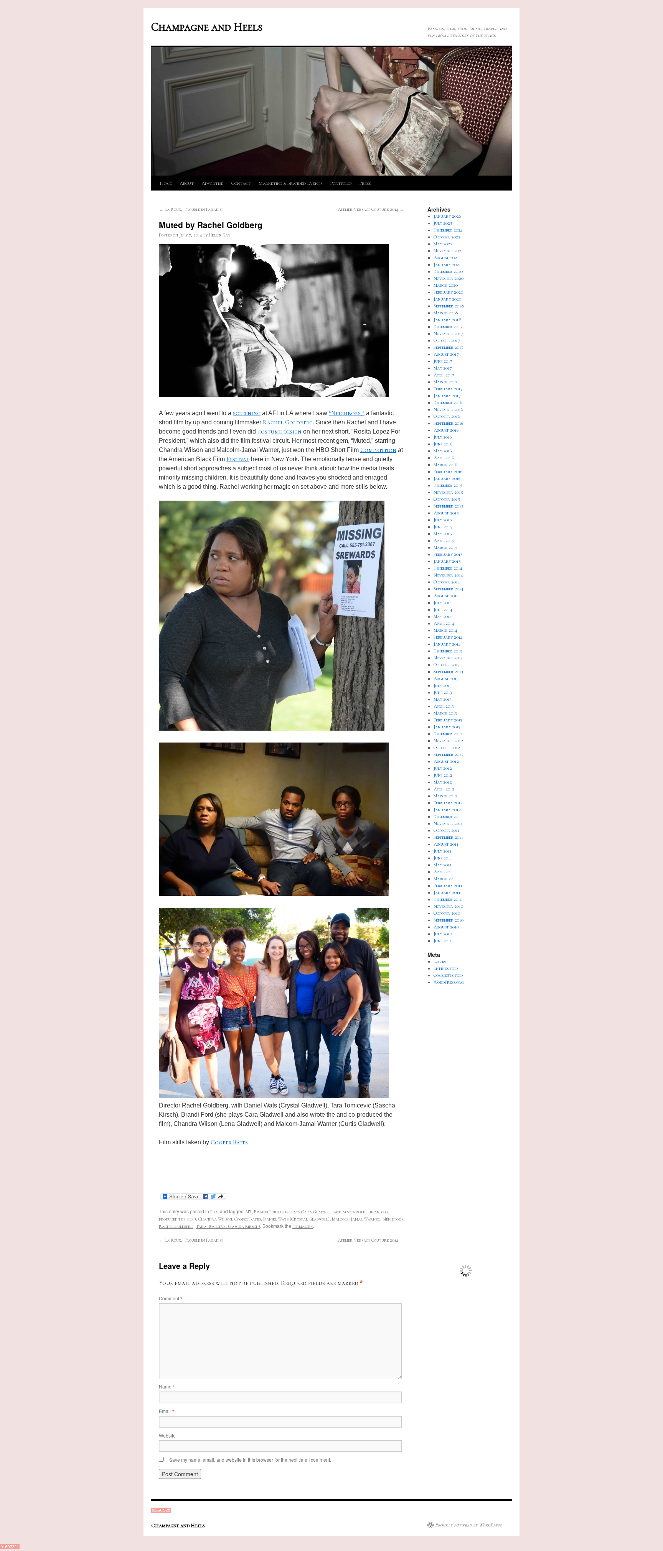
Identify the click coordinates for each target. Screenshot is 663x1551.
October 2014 (447, 582)
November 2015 (448, 492)
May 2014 (443, 616)
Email (166, 1411)
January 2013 (447, 726)
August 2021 (446, 257)
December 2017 (448, 326)
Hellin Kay (219, 235)
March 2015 (445, 547)
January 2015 (447, 561)
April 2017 (444, 375)
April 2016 (444, 457)
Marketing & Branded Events (290, 183)
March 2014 (445, 630)
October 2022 (447, 237)
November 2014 (448, 575)
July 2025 (443, 223)
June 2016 (443, 444)
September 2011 (448, 837)
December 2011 (448, 816)
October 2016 (447, 416)
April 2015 (444, 540)
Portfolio (340, 183)
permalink (302, 1226)
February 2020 (448, 292)
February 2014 (448, 637)
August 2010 (446, 927)
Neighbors (393, 1219)
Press (365, 183)
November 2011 (448, 823)
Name (167, 1386)
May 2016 (443, 450)
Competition (378, 450)
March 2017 (445, 381)
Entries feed (446, 968)
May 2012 (443, 782)
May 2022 (443, 243)
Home (166, 183)
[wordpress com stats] (161, 1511)
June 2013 (443, 692)
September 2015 (448, 506)
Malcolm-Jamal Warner (356, 1219)
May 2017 (443, 368)
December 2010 (448, 899)
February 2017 (448, 388)
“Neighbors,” (346, 413)
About (187, 183)
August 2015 (446, 513)
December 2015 (448, 485)
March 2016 (445, 464)
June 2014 (443, 609)
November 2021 (448, 250)
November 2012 (448, 740)
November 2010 (448, 906)
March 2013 (445, 713)
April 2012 (444, 789)
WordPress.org (449, 982)
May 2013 (443, 699)
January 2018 (448, 319)
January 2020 (447, 299)
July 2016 (443, 437)
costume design (279, 431)
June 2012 (443, 775)
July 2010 (443, 934)
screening (247, 413)
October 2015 (447, 499)
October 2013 (447, 664)
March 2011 (445, 878)
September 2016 (448, 423)
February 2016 (448, 471)
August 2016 (446, 430)
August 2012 (446, 761)
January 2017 (447, 395)
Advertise (212, 183)
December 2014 (448, 568)
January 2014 (447, 644)
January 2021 (447, 264)
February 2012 (448, 802)
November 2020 (448, 278)
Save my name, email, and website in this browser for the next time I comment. (250, 1459)
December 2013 (448, 651)
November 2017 (448, 333)
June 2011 (443, 858)
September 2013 (448, 671)
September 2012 (448, 754)
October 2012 (447, 747)
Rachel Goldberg (288, 422)
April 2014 (444, 623)
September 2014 (448, 588)
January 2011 (447, 892)
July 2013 (443, 685)
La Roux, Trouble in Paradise (191, 209)
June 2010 (443, 940)
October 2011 (447, 830)
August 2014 (446, 595)
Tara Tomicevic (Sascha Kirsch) (228, 1226)
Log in (440, 961)
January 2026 (447, 216)
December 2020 (448, 271)
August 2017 (446, 354)
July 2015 (443, 519)
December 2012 (448, 733)
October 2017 (447, 340)
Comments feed (448, 975)
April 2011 (444, 871)
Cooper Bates (229, 1142)
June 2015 (443, 526)
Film (214, 1211)
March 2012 (445, 796)
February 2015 (448, 554)
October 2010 (447, 913)
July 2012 (443, 768)
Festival (237, 459)
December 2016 (448, 402)
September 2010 (448, 920)
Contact (241, 183)
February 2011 (448, 885)
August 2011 (446, 844)
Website (167, 1435)
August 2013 (446, 678)
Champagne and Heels (206, 27)
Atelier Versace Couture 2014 (371, 209)
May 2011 (443, 865)
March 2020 (446, 285)
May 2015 (443, 533)
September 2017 (448, 347)
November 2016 (448, 409)
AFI (248, 1211)
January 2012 (447, 809)
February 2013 (448, 720)
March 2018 (446, 312)
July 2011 (443, 851)
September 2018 (449, 306)
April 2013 (444, 706)
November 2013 (448, 657)
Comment (170, 1298)
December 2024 (448, 230)
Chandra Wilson (215, 1219)
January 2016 (447, 478)
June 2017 (443, 361)
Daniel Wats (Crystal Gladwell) (296, 1219)
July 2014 (443, 602)
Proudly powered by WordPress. (468, 1525)
